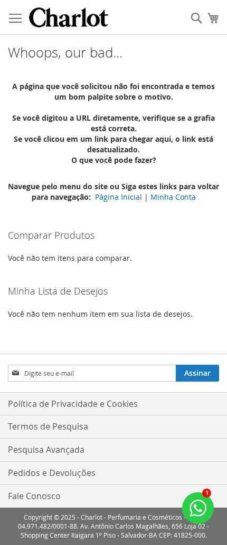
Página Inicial (118, 197)
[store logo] (68, 17)
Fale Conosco (34, 496)
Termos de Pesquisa (48, 426)
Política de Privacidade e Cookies (73, 404)
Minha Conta (173, 197)
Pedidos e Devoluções (52, 473)
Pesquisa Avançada (46, 449)
